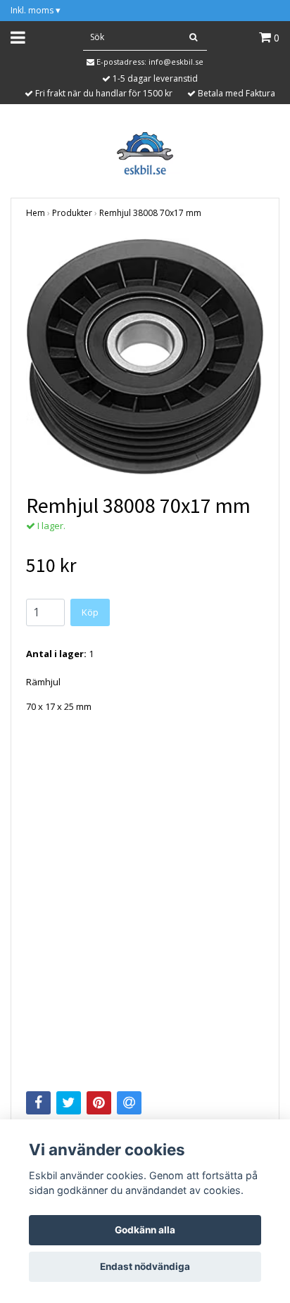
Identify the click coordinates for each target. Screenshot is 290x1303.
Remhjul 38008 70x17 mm (150, 213)
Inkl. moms (36, 10)
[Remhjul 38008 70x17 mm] (145, 356)
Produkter (72, 213)
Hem (35, 213)
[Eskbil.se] (144, 152)
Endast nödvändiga (145, 1266)
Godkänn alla (145, 1229)
